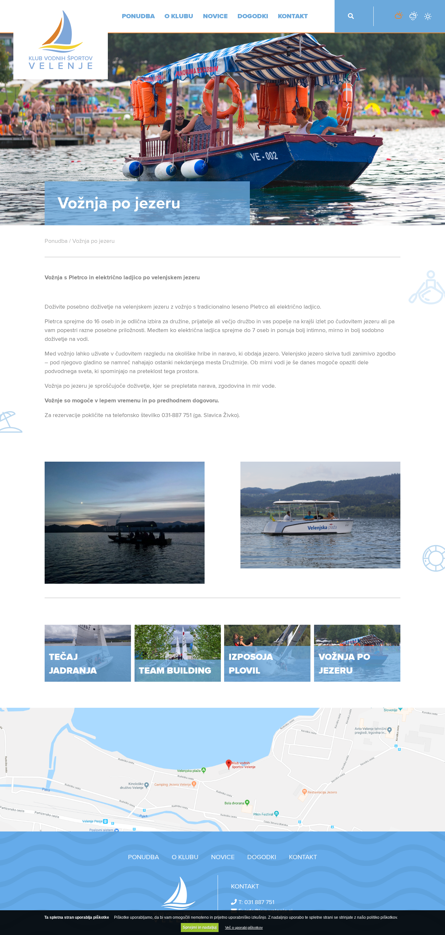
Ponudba (138, 16)
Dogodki (252, 16)
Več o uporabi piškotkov (244, 927)
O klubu (179, 16)
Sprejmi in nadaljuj (200, 927)
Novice (215, 16)
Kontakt (293, 16)
